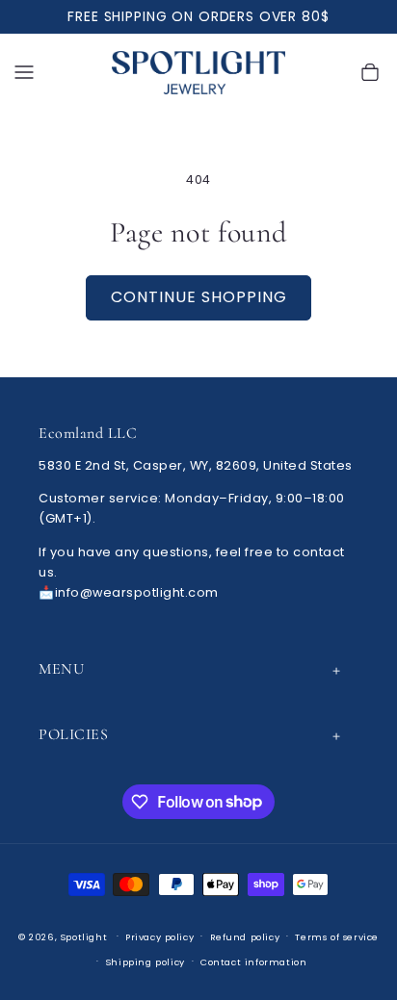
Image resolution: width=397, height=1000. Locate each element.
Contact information (253, 962)
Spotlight (84, 936)
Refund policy (245, 937)
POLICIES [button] (73, 734)
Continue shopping (199, 297)
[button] (24, 73)
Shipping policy (145, 962)
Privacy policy (159, 937)
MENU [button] (61, 669)
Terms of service (337, 937)
